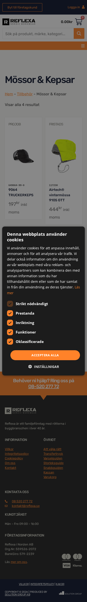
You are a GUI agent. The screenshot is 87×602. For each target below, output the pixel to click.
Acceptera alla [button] (45, 355)
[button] (43, 366)
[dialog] (43, 301)
